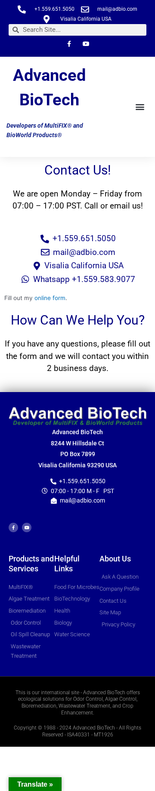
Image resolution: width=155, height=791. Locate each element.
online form (49, 297)
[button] (140, 107)
